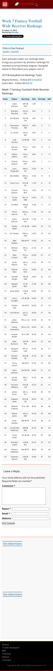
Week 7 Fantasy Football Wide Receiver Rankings (22, 23)
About (5, 656)
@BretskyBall (35, 79)
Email (6, 513)
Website (6, 518)
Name (6, 508)
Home (5, 644)
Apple (6, 51)
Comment (8, 485)
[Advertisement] (24, 565)
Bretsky (14, 32)
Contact (6, 660)
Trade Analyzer (11, 647)
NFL (4, 650)
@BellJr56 (27, 83)
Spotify (15, 51)
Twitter (6, 653)
